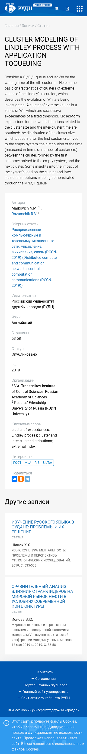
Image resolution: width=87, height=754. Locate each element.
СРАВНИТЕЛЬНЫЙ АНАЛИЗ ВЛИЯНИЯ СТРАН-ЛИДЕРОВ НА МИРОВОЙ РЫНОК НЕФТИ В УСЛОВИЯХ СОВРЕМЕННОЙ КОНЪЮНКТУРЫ (42, 596)
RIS (37, 463)
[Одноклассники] (21, 479)
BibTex (47, 463)
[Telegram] (27, 479)
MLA (28, 463)
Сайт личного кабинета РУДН (45, 698)
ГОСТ (17, 463)
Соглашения (45, 679)
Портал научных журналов (46, 685)
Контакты (45, 672)
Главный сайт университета (45, 692)
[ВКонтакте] (14, 479)
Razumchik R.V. (24, 214)
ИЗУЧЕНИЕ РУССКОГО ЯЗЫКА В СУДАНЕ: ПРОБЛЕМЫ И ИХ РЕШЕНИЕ (43, 527)
